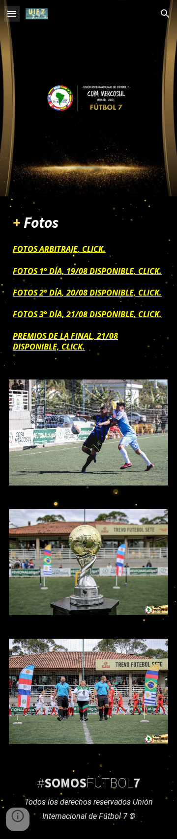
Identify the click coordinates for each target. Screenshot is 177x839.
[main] (88, 282)
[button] (12, 13)
